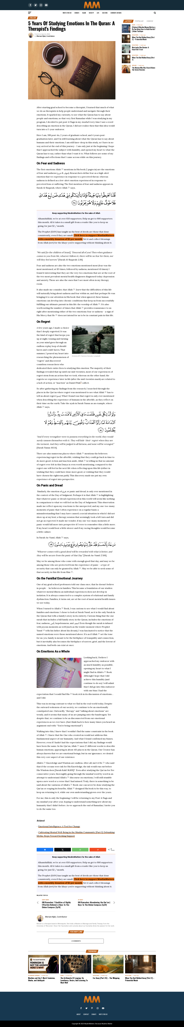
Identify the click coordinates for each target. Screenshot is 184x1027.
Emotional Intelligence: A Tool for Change (59, 826)
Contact (86, 1014)
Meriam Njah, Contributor (46, 36)
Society (91, 13)
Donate (77, 13)
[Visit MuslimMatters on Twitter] (86, 1008)
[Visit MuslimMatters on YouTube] (103, 1008)
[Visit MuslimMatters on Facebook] (81, 1008)
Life (98, 13)
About (79, 1014)
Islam (84, 13)
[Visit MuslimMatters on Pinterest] (92, 1008)
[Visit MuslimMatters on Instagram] (97, 1008)
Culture (105, 13)
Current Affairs (116, 13)
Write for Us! (67, 13)
